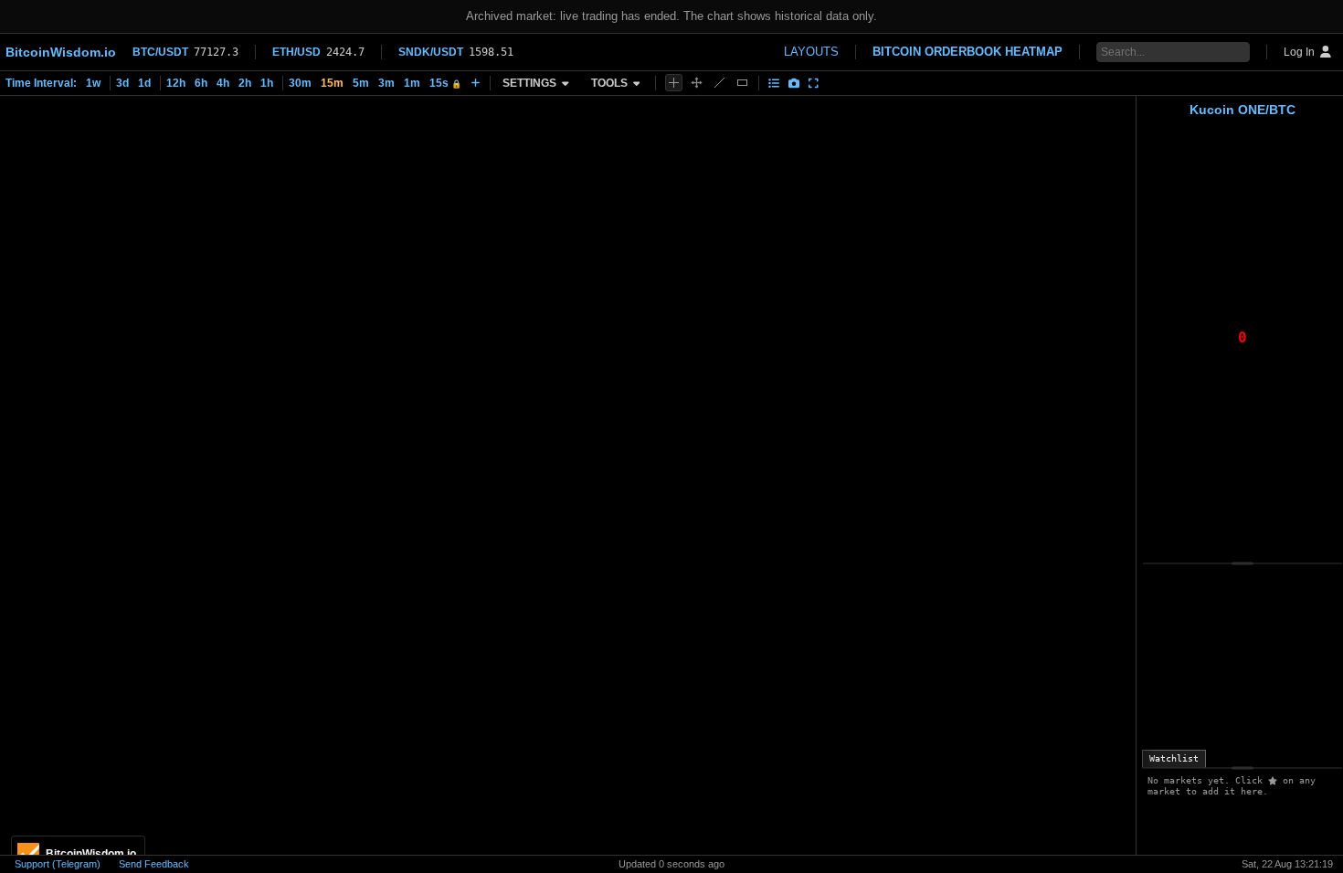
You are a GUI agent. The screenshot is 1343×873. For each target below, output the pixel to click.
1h (266, 83)
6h (201, 83)
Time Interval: (41, 83)
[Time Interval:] (476, 83)
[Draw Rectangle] (742, 82)
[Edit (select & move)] (696, 82)
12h (175, 83)
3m (386, 83)
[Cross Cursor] (673, 82)
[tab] (1174, 759)
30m (300, 83)
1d (144, 83)
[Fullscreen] (814, 83)
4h (223, 83)
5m (361, 83)
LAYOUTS (811, 51)
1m (412, 83)
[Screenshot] (793, 83)
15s (445, 83)
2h (244, 83)
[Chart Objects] (773, 83)
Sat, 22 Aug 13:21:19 (1287, 863)
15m (332, 83)
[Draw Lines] (719, 82)
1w (93, 83)
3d (122, 83)
